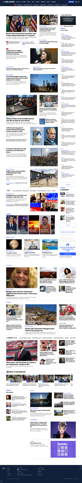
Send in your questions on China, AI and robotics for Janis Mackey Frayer (48, 110)
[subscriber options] (76, 2)
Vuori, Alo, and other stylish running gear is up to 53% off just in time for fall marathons (70, 219)
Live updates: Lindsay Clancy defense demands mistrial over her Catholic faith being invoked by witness (19, 398)
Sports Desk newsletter (75, 337)
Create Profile (67, 253)
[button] (33, 2)
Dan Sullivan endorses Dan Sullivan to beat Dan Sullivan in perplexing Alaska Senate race (67, 318)
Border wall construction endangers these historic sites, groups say (68, 70)
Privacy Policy (20, 467)
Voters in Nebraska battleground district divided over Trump (13, 384)
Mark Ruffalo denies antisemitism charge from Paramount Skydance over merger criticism (16, 140)
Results (48, 190)
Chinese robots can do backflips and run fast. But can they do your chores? (20, 119)
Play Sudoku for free (35, 443)
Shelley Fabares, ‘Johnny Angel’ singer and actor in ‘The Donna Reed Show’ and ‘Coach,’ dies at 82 (68, 121)
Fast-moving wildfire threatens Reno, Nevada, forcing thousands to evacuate (68, 160)
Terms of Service (20, 473)
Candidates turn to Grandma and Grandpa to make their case (16, 196)
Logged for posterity (29, 252)
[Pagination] (71, 373)
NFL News (67, 337)
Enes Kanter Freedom (36, 337)
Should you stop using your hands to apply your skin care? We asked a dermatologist (70, 202)
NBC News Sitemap (41, 467)
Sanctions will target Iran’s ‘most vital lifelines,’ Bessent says (13, 43)
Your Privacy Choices (23, 469)
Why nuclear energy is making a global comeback (40, 410)
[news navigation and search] (78, 2)
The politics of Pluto (11, 253)
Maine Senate (26, 190)
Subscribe (39, 471)
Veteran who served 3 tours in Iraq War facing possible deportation (67, 114)
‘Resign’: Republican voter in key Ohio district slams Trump (61, 384)
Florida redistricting (41, 190)
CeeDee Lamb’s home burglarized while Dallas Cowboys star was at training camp (70, 359)
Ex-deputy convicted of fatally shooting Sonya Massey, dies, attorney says (70, 289)
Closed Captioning (41, 469)
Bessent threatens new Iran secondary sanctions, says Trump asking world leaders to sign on (68, 84)
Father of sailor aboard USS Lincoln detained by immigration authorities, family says (14, 319)
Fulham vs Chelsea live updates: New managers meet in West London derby (70, 352)
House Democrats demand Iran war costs (28, 43)
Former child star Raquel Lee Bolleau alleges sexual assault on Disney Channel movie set (68, 45)
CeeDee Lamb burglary (47, 337)
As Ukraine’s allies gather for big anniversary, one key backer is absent (16, 150)
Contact (8, 469)
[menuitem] (18, 2)
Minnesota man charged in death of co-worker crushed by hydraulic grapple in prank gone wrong (19, 418)
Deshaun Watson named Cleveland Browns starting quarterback (68, 98)
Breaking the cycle (47, 252)
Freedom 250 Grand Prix (58, 337)
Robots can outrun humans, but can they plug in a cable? (51, 120)
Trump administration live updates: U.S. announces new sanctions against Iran (67, 167)
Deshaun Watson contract (25, 337)
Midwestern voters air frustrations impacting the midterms (44, 385)
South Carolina (33, 190)
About (8, 467)
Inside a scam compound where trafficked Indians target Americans (16, 172)
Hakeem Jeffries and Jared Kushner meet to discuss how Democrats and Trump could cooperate (14, 327)
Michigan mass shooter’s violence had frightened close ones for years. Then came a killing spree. (68, 153)
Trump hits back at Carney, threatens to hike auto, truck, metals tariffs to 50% (67, 129)
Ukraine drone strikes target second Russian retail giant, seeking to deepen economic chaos (69, 396)
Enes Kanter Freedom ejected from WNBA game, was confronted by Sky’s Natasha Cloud (70, 343)
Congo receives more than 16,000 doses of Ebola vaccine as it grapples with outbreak (69, 412)
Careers (8, 473)
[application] (21, 23)
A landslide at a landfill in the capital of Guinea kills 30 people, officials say (69, 403)
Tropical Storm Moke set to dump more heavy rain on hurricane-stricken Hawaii (68, 144)
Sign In (71, 256)
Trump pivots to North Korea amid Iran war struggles (48, 42)
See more (68, 184)
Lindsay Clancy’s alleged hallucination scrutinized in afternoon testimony (14, 52)
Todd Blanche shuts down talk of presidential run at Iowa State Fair (29, 384)
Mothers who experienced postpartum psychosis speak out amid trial (44, 69)
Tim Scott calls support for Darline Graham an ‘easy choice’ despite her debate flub (67, 326)
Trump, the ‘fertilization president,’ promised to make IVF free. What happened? (68, 38)
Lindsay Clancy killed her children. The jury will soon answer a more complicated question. (17, 69)
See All (68, 225)
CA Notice (19, 471)
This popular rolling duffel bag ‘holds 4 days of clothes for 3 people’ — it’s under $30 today (70, 210)
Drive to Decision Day (17, 190)
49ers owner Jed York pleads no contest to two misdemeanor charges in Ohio (68, 77)
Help (8, 471)
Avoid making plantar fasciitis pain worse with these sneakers (70, 195)
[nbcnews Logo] (4, 468)
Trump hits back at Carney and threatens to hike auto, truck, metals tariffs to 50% (47, 29)
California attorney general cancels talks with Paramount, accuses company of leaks (15, 129)
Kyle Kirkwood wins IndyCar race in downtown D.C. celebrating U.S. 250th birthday (51, 361)
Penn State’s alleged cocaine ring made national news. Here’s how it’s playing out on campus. (17, 78)
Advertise (39, 473)
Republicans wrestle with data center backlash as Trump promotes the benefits (17, 204)
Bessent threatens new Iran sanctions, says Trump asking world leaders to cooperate (21, 34)
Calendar (53, 190)
